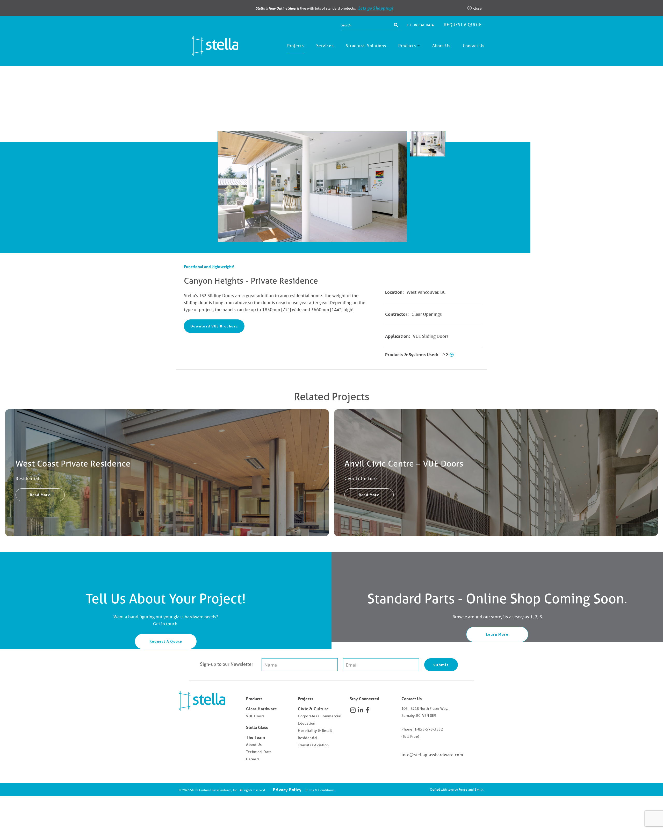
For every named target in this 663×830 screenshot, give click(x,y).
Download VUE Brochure (214, 326)
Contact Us (474, 45)
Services (324, 45)
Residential (308, 737)
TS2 (445, 354)
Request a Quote (463, 24)
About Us (441, 45)
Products (407, 45)
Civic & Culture (313, 708)
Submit (441, 664)
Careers (253, 759)
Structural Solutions (366, 45)
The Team (255, 737)
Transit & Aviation (313, 745)
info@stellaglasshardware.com (432, 754)
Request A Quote (165, 641)
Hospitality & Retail (315, 730)
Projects (295, 45)
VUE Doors (255, 716)
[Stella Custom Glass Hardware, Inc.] (208, 52)
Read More (40, 494)
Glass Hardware (261, 708)
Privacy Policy (287, 789)
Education (306, 723)
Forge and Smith (471, 789)
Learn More (497, 634)
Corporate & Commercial (319, 716)
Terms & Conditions (320, 790)
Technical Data (420, 25)
